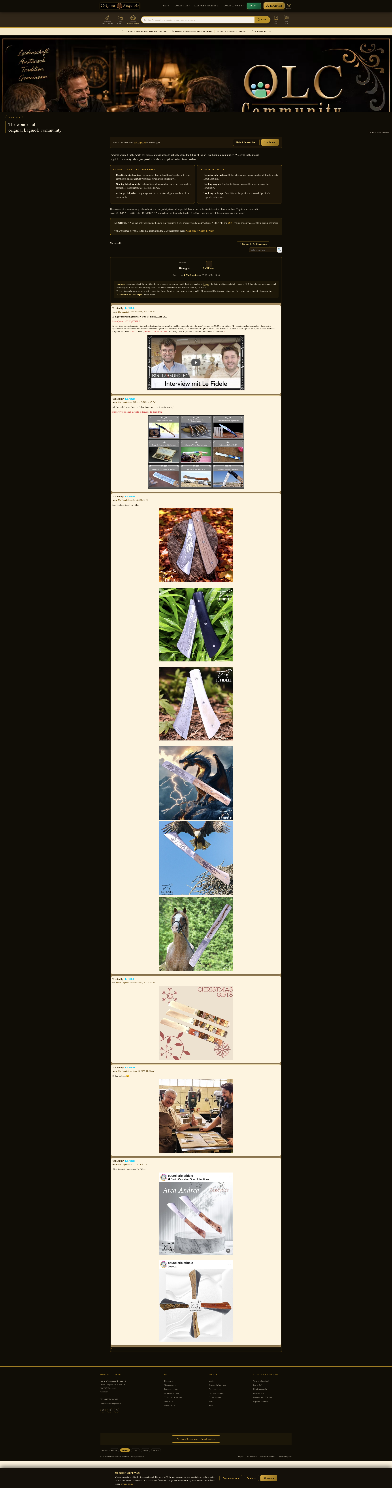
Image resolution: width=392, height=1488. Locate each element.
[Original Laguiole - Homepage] (119, 6)
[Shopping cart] (289, 6)
